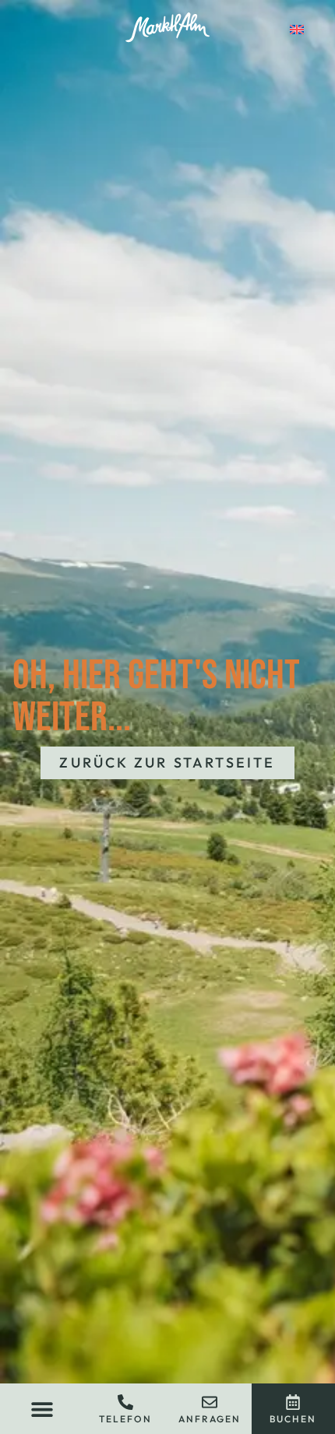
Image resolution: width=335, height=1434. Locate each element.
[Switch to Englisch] (297, 27)
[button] (41, 1408)
